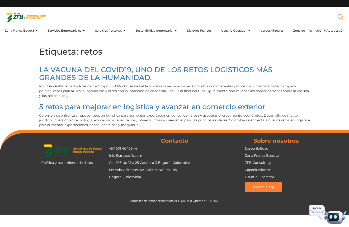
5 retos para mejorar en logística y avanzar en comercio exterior (152, 106)
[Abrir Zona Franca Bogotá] (36, 30)
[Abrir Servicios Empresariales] (83, 30)
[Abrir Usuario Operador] (249, 30)
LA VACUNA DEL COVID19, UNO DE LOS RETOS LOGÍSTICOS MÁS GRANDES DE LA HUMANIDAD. (156, 73)
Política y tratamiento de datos (67, 163)
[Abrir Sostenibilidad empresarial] (175, 30)
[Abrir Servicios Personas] (124, 30)
